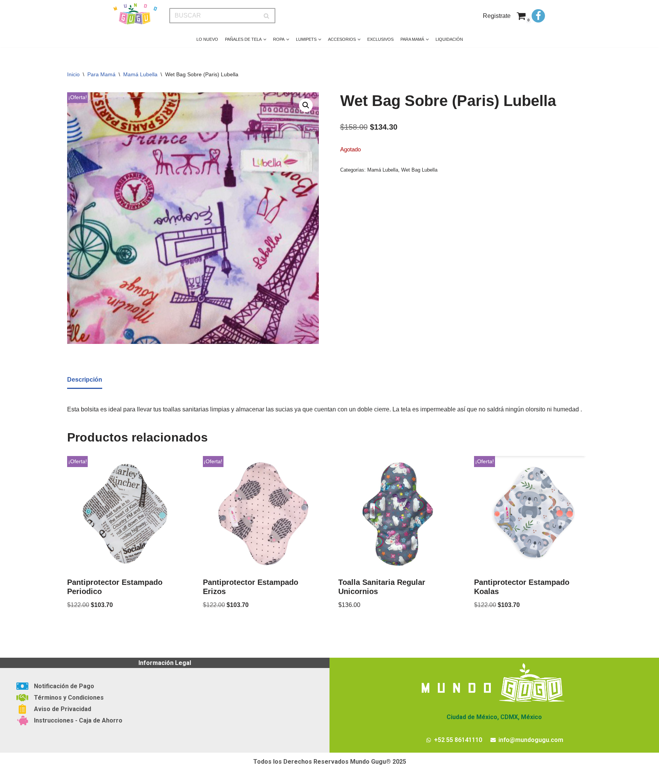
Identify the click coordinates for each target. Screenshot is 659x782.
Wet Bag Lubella (419, 170)
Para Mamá (101, 74)
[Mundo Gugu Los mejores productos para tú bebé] (135, 14)
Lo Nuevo (207, 39)
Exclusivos (380, 39)
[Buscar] (266, 15)
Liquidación (449, 39)
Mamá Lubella (140, 74)
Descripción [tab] (84, 379)
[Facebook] (538, 15)
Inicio (73, 74)
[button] (265, 39)
